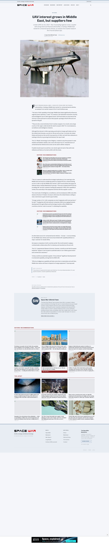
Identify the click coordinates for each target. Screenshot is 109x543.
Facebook (39, 276)
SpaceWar (46, 4)
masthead (43, 288)
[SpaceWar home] (25, 5)
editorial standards (35, 288)
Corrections (66, 439)
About (77, 4)
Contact (65, 442)
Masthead (65, 435)
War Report (59, 4)
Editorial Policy (67, 437)
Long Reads (67, 4)
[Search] (91, 5)
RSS (88, 444)
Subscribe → (86, 441)
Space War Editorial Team (51, 35)
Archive (73, 4)
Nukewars (52, 4)
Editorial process (61, 35)
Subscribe (89, 1)
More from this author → (47, 315)
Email (44, 276)
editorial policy (54, 313)
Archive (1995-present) (51, 442)
